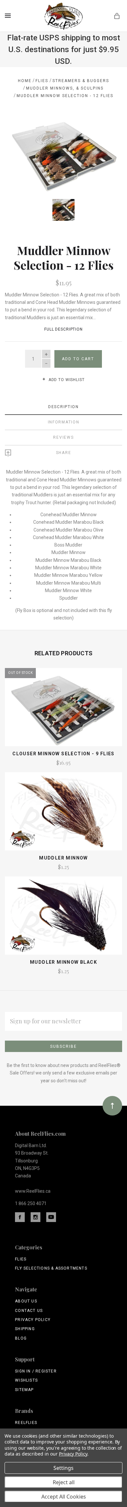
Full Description (63, 329)
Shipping (25, 1329)
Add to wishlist (65, 379)
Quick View (63, 710)
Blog (21, 1338)
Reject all (64, 1482)
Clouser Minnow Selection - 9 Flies (63, 753)
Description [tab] (63, 407)
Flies (20, 1259)
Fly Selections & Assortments (51, 1268)
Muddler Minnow (63, 857)
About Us (26, 1301)
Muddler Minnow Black (63, 962)
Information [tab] (63, 422)
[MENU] (9, 15)
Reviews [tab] (63, 437)
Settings (63, 1467)
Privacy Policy (32, 1319)
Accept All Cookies (63, 1496)
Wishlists (26, 1380)
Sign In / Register (36, 1371)
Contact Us (29, 1310)
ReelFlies (26, 1422)
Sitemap (24, 1389)
